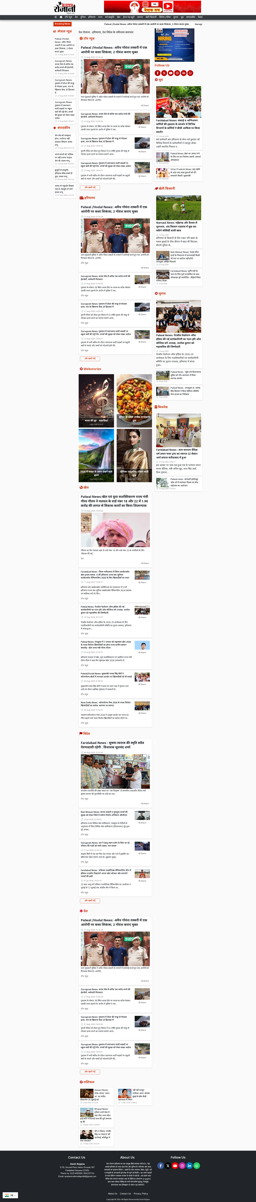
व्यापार (140, 17)
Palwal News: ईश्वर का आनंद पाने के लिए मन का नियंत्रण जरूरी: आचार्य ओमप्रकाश (186, 157)
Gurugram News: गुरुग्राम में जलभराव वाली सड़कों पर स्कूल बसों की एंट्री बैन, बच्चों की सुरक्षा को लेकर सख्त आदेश (65, 110)
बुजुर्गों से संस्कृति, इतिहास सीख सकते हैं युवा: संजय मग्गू (63, 173)
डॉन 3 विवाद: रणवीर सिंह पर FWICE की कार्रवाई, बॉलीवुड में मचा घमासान (95, 1136)
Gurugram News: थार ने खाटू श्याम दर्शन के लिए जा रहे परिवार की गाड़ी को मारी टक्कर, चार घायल (105, 844)
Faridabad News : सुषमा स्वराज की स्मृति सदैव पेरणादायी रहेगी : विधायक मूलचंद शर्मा (112, 745)
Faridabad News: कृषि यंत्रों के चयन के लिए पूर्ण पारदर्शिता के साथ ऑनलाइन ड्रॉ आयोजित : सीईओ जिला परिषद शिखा (178, 276)
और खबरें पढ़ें (90, 187)
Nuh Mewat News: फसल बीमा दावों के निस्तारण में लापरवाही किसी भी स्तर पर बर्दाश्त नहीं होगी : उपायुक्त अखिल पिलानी (178, 257)
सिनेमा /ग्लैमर (165, 17)
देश (76, 17)
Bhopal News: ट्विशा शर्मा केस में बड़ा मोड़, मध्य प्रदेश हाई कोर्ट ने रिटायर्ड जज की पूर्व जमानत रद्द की (95, 1115)
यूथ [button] (182, 17)
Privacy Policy (141, 1193)
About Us (112, 1193)
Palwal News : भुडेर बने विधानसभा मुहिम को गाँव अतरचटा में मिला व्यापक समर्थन (186, 375)
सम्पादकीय (190, 17)
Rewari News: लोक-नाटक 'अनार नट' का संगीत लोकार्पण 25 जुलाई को (94, 1095)
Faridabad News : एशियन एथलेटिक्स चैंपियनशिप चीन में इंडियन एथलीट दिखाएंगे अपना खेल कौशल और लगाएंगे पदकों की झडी (106, 873)
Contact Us (125, 1193)
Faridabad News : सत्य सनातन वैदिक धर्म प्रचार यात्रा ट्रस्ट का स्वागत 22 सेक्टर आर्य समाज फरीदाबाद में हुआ (177, 454)
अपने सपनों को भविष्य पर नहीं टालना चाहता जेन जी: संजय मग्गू (64, 157)
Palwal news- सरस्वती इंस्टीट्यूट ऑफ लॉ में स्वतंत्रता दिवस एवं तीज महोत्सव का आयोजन (184, 482)
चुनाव (175, 17)
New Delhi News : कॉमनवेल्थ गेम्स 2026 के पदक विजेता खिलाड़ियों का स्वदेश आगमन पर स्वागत (106, 704)
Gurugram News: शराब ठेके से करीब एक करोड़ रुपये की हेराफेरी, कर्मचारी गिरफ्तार (175, 24)
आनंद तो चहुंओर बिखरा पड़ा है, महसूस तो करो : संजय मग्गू (64, 189)
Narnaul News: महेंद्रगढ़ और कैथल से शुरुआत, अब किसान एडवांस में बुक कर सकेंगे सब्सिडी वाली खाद (176, 226)
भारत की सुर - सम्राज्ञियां (96, 420)
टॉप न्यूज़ (68, 17)
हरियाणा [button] (91, 17)
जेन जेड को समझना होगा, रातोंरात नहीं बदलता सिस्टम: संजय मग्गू (63, 140)
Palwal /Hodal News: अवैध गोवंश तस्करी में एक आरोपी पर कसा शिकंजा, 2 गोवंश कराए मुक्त (90, 24)
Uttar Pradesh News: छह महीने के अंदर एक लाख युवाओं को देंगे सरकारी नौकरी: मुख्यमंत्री (185, 172)
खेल (118, 17)
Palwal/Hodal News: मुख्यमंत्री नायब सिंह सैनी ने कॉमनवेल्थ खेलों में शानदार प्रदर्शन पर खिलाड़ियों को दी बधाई (106, 675)
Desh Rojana (145, 1199)
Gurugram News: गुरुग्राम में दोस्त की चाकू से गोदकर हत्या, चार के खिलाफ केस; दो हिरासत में (65, 87)
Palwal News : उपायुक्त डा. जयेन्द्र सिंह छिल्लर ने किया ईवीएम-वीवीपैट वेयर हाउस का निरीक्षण (185, 391)
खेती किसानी (151, 17)
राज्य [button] (100, 17)
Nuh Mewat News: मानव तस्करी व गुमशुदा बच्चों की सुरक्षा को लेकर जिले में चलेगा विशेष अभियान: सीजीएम (104, 814)
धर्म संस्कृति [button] (109, 17)
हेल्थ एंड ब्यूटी (129, 17)
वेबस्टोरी (201, 17)
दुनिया (83, 17)
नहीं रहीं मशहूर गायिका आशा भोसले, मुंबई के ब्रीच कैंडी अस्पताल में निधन (134, 1095)
